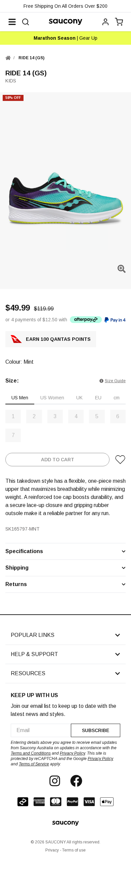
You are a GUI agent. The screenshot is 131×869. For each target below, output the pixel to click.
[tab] (19, 398)
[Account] (105, 22)
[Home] (8, 58)
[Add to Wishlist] (120, 459)
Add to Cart (57, 459)
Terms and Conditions (31, 753)
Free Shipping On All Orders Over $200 (65, 6)
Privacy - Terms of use (65, 850)
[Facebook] (76, 781)
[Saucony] (65, 22)
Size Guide (115, 380)
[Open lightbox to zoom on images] (121, 269)
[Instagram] (55, 781)
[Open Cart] (119, 22)
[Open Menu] (12, 21)
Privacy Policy (72, 753)
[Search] (25, 21)
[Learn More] (86, 319)
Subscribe (95, 730)
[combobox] (41, 730)
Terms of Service (34, 764)
